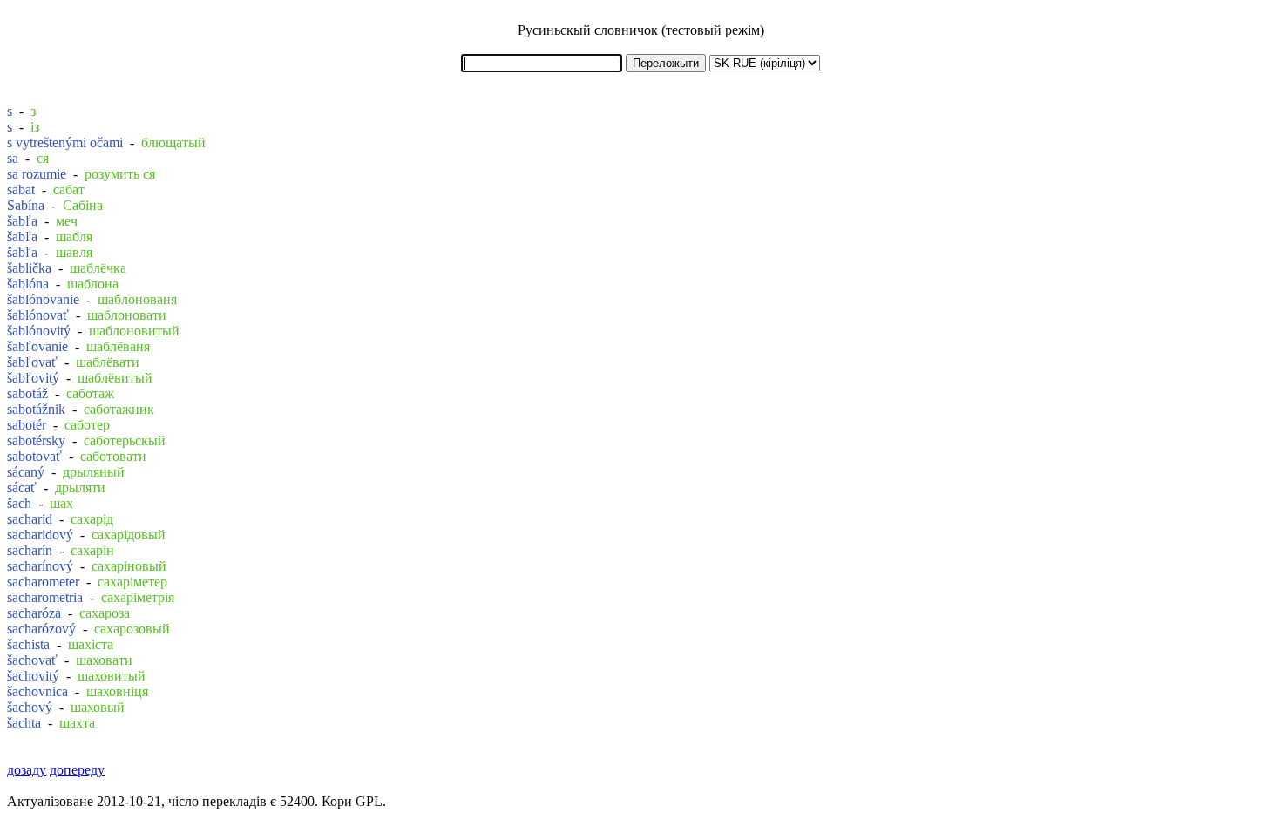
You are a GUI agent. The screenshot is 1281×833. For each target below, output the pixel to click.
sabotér (26, 424)
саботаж (90, 393)
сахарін (92, 550)
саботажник (119, 409)
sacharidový (40, 534)
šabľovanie (37, 346)
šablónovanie (43, 299)
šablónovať (38, 315)
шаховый (98, 707)
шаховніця (117, 691)
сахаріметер (132, 581)
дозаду (26, 769)
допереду (77, 769)
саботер (87, 424)
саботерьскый (125, 440)
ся (43, 158)
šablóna (28, 283)
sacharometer (43, 581)
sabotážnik (36, 409)
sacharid (29, 518)
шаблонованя (137, 299)
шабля (74, 236)
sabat (21, 189)
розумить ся (120, 173)
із (34, 126)
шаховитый (112, 675)
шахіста (90, 644)
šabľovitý (33, 377)
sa (12, 158)
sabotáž (27, 393)
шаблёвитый (115, 377)
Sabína (25, 205)
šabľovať (32, 362)
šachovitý (33, 675)
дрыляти (80, 487)
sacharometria (45, 597)
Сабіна (83, 205)
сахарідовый (129, 534)
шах (61, 503)
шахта (77, 722)
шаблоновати (126, 315)
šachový (29, 707)
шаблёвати (107, 362)
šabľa (22, 220)
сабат (69, 189)
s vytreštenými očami (65, 142)
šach (19, 503)
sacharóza (34, 613)
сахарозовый (132, 628)
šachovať (32, 660)
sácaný (25, 471)
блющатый (173, 142)
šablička (29, 268)
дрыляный (94, 471)
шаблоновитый (134, 330)
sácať (22, 487)
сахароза (104, 613)
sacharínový (40, 566)
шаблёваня (118, 346)
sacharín (29, 550)
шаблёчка (98, 268)
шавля (74, 252)
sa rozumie (36, 173)
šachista (28, 644)
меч (67, 220)
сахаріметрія (137, 597)
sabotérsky (36, 440)
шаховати (104, 660)
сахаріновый (129, 566)
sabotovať (34, 456)
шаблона (93, 283)
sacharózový (41, 628)
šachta (24, 722)
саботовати (113, 456)
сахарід (92, 518)
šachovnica (37, 691)
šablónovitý (39, 330)
